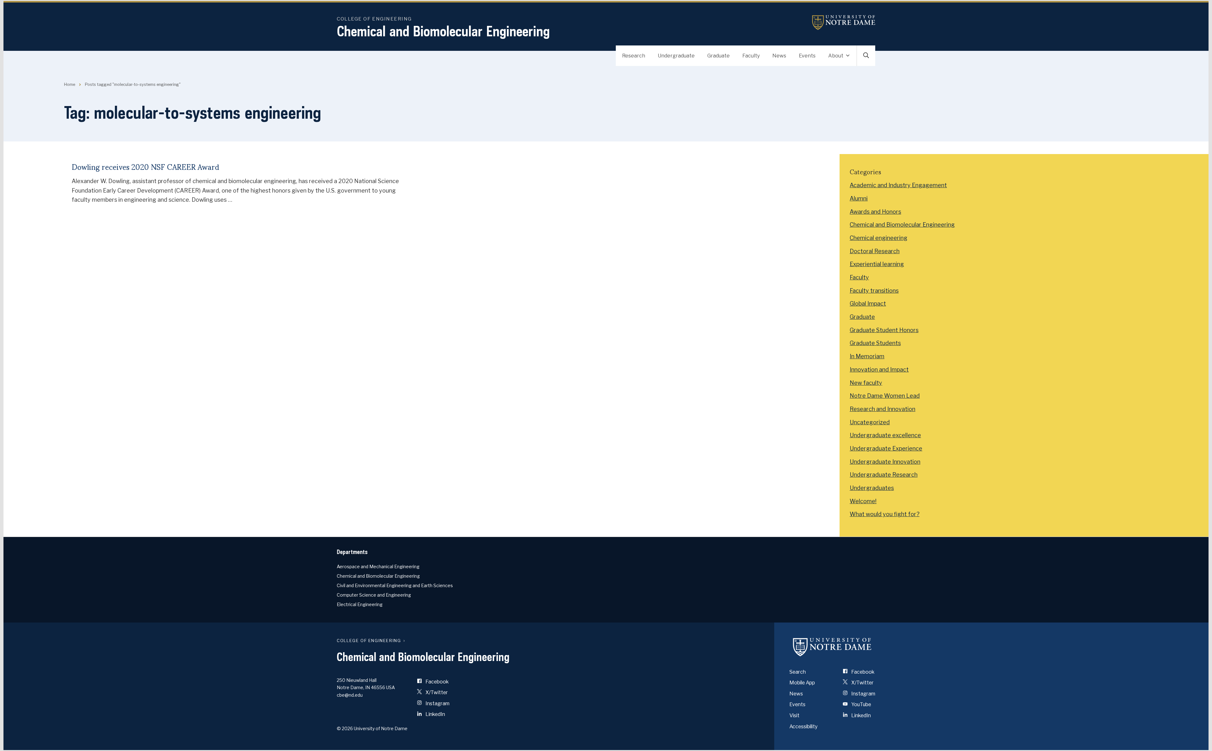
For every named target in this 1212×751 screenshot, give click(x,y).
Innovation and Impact (879, 369)
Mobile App (802, 683)
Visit (794, 715)
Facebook (437, 682)
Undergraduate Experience (886, 448)
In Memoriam (867, 356)
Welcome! (863, 501)
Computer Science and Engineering (374, 595)
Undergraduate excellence (885, 435)
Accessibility (803, 727)
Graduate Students (875, 343)
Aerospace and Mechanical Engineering (378, 566)
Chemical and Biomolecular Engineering (443, 31)
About (835, 56)
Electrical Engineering (360, 604)
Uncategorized (870, 422)
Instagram (437, 703)
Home (69, 84)
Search (797, 672)
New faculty (866, 382)
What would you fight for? (884, 514)
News (779, 56)
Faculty (751, 56)
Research (633, 56)
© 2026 (345, 728)
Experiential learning (877, 264)
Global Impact (868, 303)
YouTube (860, 704)
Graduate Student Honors (884, 330)
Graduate (718, 56)
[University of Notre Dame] (832, 647)
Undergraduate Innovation (885, 461)
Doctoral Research (875, 251)
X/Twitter (436, 692)
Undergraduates (872, 488)
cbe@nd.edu (350, 695)
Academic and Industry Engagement (898, 185)
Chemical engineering (878, 238)
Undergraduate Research (884, 474)
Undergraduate (676, 56)
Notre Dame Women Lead (885, 395)
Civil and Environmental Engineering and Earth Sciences (395, 585)
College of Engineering (374, 19)
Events (807, 56)
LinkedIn (435, 714)
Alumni (859, 198)
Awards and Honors (875, 211)
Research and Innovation (882, 409)
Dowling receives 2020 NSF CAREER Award (145, 166)
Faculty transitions (874, 290)
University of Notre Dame (843, 22)
